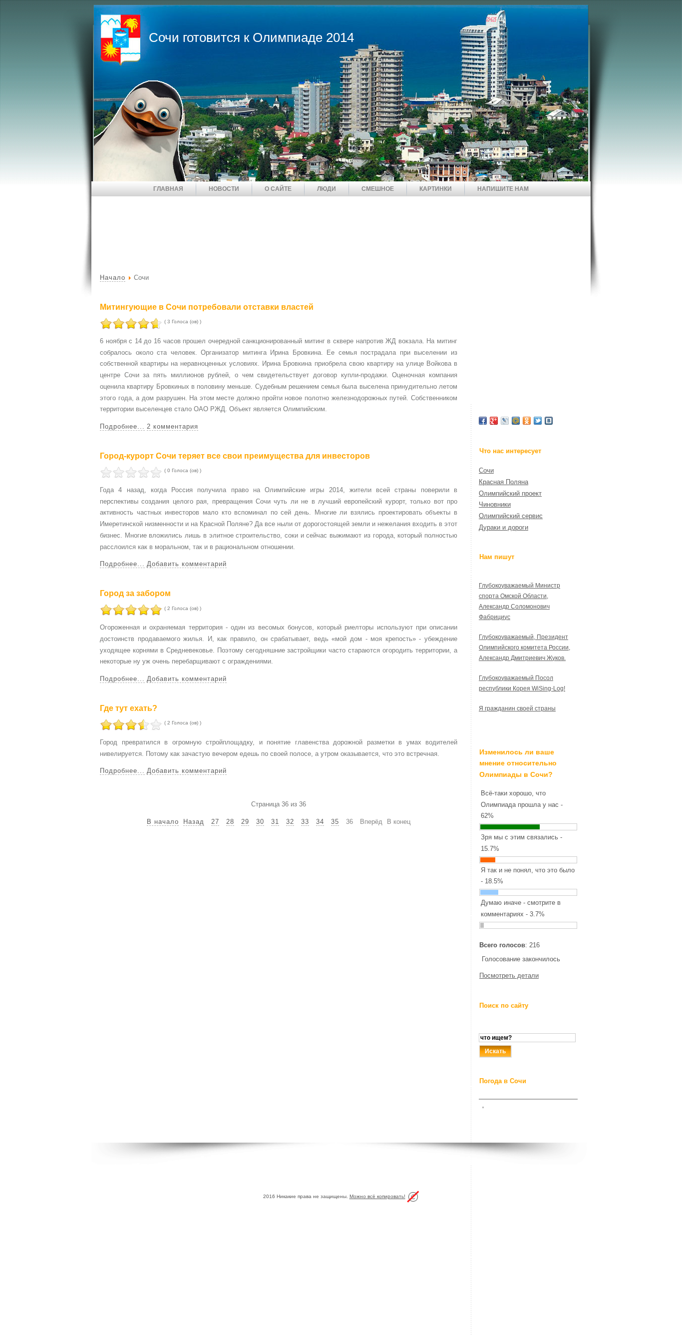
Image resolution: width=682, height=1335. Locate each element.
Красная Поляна (503, 482)
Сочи (486, 470)
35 (335, 821)
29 (245, 821)
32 (290, 821)
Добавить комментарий (187, 564)
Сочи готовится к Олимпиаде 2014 (251, 37)
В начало (163, 821)
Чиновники (495, 504)
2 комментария (172, 426)
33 (305, 821)
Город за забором (135, 593)
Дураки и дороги (503, 527)
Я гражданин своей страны (517, 708)
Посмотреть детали (509, 975)
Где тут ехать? (128, 708)
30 (260, 821)
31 (275, 821)
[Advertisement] (273, 226)
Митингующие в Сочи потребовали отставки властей (207, 307)
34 (320, 821)
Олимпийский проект (510, 493)
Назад (193, 821)
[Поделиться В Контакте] (549, 421)
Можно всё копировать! (377, 1196)
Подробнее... (122, 426)
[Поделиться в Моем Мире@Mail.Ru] (516, 421)
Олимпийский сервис (511, 516)
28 (230, 821)
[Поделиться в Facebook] (483, 421)
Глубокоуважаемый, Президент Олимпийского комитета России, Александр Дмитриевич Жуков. (524, 648)
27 (215, 821)
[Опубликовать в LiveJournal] (505, 421)
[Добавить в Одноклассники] (527, 421)
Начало (112, 277)
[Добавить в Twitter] (538, 421)
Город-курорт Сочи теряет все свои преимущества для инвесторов (235, 456)
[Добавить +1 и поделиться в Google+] (494, 421)
